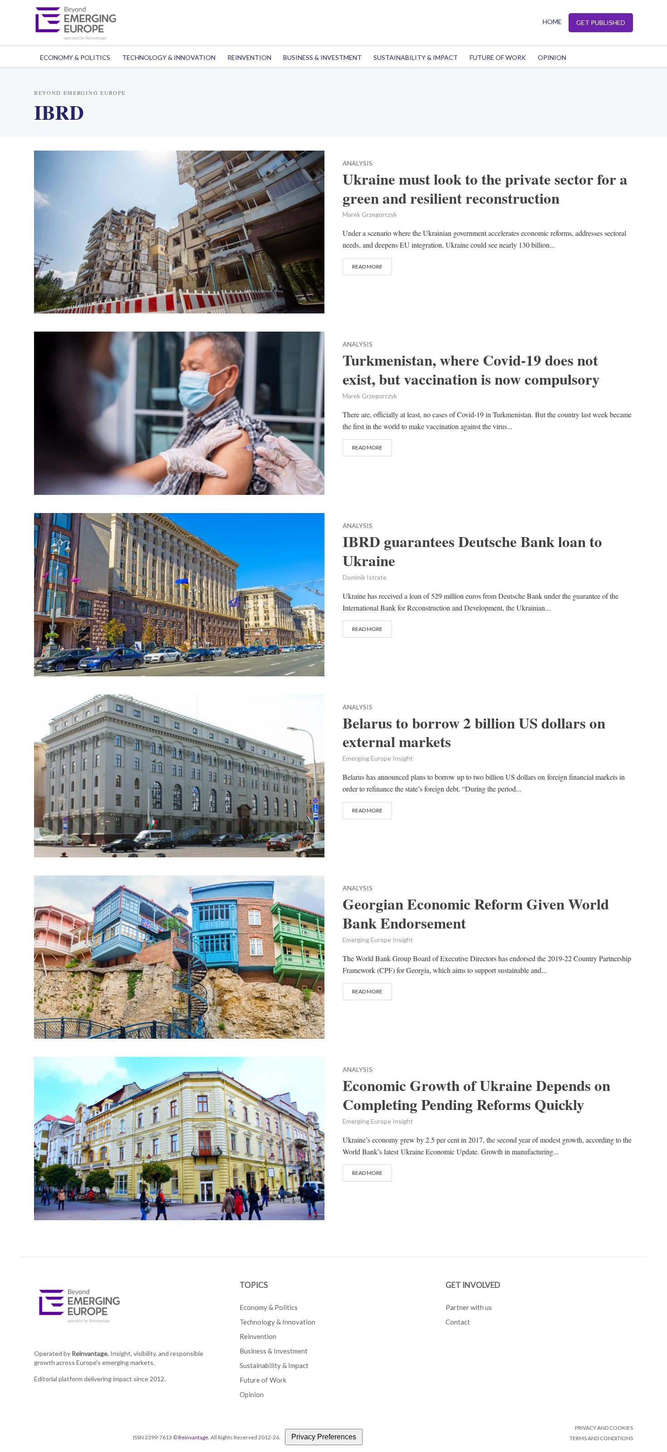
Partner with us (469, 1307)
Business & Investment (322, 57)
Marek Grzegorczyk (370, 214)
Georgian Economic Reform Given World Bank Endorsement (476, 914)
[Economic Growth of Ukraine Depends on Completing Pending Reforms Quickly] (179, 1137)
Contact (458, 1322)
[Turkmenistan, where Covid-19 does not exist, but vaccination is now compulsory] (179, 412)
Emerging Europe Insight (378, 758)
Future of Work (498, 57)
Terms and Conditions (601, 1438)
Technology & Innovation (169, 57)
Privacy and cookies (604, 1427)
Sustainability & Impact (415, 57)
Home (552, 21)
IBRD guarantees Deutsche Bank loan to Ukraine (472, 551)
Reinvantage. (90, 1353)
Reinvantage (193, 1437)
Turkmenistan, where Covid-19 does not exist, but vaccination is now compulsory (471, 370)
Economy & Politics (75, 57)
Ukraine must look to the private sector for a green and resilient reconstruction (485, 189)
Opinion (552, 57)
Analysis (358, 163)
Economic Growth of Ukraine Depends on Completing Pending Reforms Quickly (476, 1095)
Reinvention (249, 57)
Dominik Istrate (365, 577)
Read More (367, 266)
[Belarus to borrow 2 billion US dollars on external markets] (179, 774)
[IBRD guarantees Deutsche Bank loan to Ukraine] (179, 593)
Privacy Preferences (323, 1437)
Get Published (600, 22)
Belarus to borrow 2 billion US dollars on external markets (474, 733)
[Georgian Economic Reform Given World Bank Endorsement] (179, 956)
